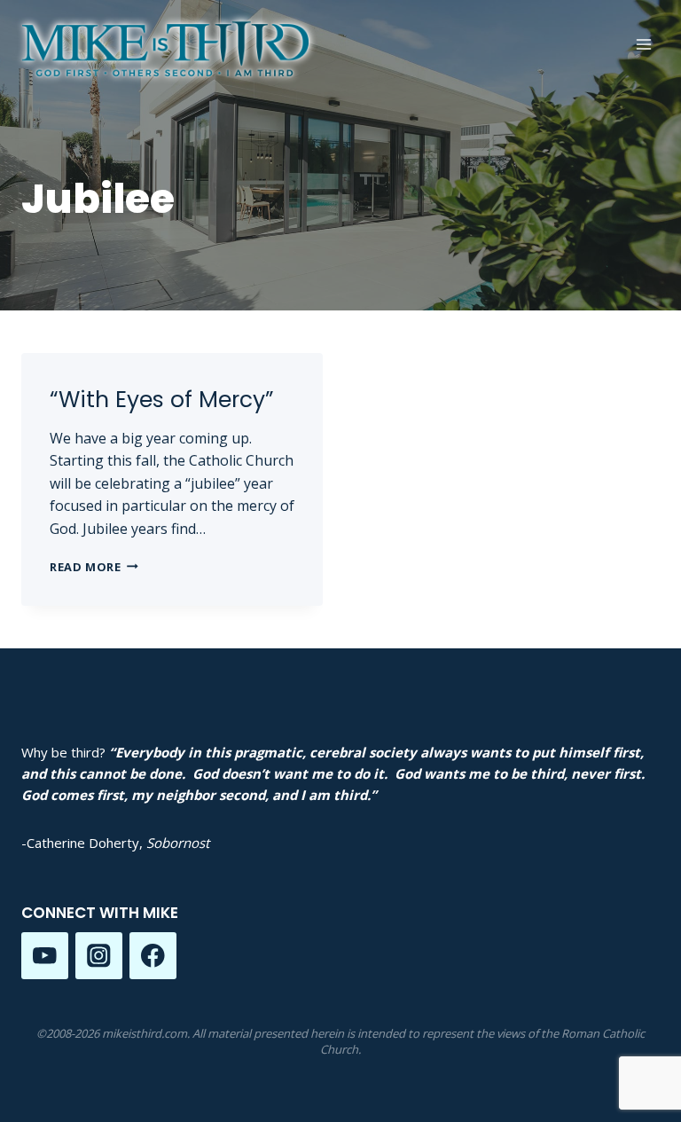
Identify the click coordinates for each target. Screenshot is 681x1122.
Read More (94, 567)
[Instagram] (98, 955)
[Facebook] (152, 955)
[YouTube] (44, 955)
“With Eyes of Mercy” (162, 399)
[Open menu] (643, 44)
